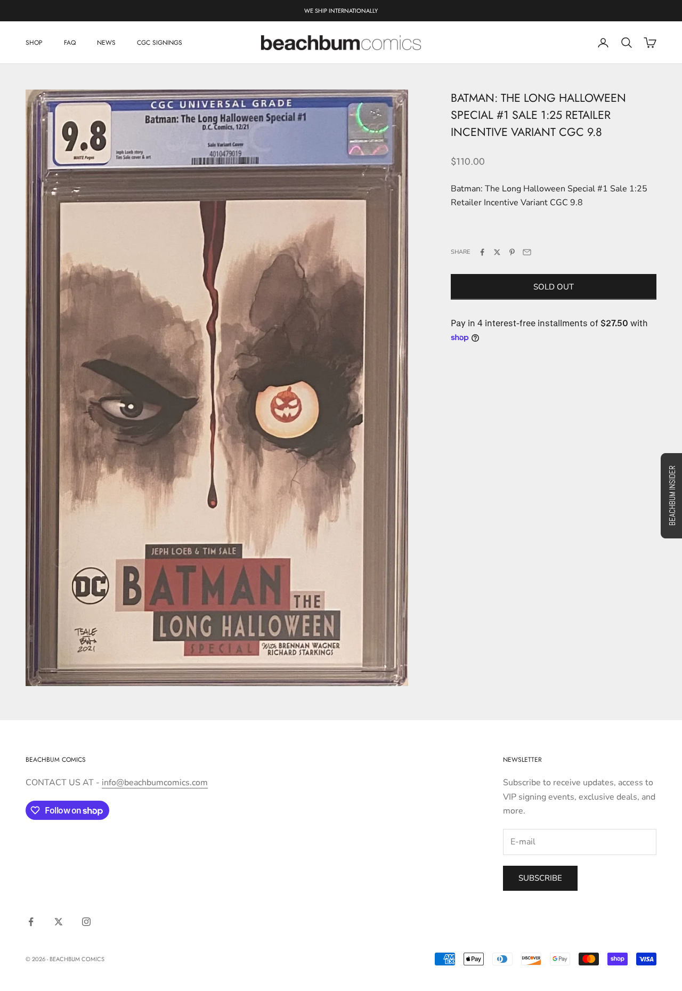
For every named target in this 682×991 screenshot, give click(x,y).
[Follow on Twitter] (58, 921)
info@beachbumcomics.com (155, 782)
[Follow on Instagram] (86, 921)
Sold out (553, 286)
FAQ (70, 42)
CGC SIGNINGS (159, 42)
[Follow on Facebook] (31, 921)
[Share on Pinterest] (512, 252)
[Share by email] (527, 252)
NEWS (106, 42)
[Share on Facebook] (482, 252)
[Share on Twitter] (497, 252)
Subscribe (540, 878)
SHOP (34, 42)
